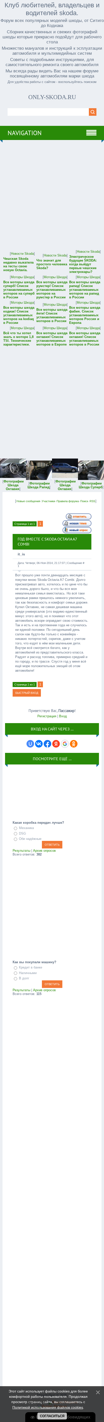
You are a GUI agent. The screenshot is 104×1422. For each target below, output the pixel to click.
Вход (63, 716)
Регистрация (46, 716)
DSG (22, 833)
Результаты (21, 850)
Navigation (25, 133)
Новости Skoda (22, 253)
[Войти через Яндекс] (56, 744)
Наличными (28, 973)
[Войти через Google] (65, 744)
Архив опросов (44, 850)
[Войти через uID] (30, 744)
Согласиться (52, 1416)
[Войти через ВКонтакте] (39, 744)
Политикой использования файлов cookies (47, 1407)
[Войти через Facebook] (47, 744)
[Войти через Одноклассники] (73, 744)
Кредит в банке (30, 967)
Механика (26, 828)
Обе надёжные (30, 839)
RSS (92, 501)
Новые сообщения (28, 501)
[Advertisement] (52, 194)
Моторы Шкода (22, 277)
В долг (24, 978)
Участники (48, 501)
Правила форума (68, 501)
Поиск (84, 501)
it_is (21, 554)
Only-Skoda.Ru (52, 97)
